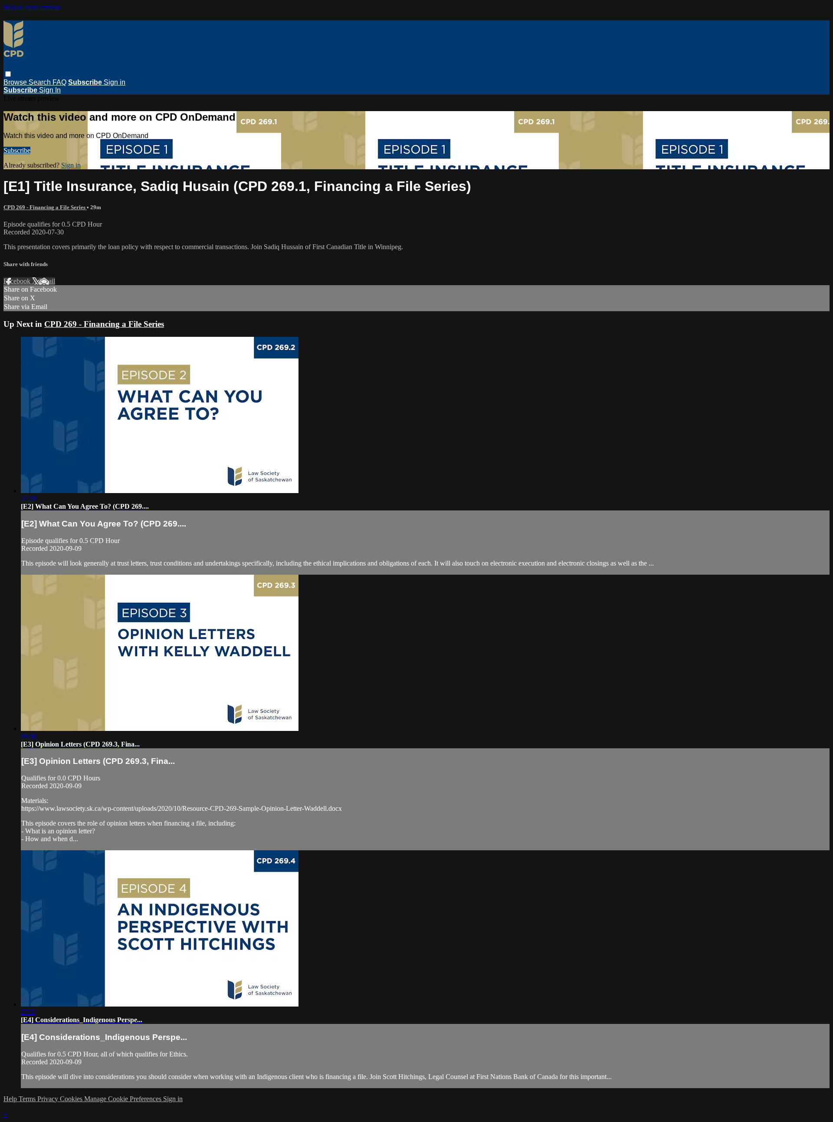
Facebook (17, 281)
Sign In (50, 90)
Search (40, 82)
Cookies (72, 1098)
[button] (8, 74)
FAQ (59, 82)
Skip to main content (31, 7)
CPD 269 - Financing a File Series (45, 207)
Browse (16, 82)
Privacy (48, 1098)
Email (47, 281)
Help (11, 1098)
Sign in (114, 82)
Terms (28, 1098)
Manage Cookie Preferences (123, 1098)
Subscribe (16, 150)
